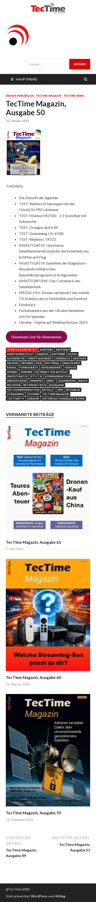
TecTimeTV (15, 398)
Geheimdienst (51, 367)
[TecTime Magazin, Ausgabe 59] (48, 807)
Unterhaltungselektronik (63, 398)
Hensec (12, 372)
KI (41, 376)
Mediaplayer (17, 380)
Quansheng (67, 380)
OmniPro (36, 380)
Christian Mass (39, 358)
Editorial (52, 363)
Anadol (43, 354)
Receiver (14, 385)
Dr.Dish (12, 363)
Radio (83, 380)
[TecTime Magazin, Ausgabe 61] (48, 537)
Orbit (50, 380)
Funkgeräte (28, 367)
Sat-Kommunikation (23, 389)
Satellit (48, 389)
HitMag (60, 896)
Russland (56, 385)
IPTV (33, 376)
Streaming (15, 394)
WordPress (39, 896)
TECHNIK (33, 394)
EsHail (12, 367)
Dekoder (79, 358)
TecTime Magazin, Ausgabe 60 (33, 677)
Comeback (62, 358)
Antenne (58, 354)
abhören (63, 349)
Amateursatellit (20, 354)
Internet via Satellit (52, 372)
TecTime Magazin (48, 95)
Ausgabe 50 (15, 358)
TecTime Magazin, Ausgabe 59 (33, 812)
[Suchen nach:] (58, 64)
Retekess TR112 (35, 385)
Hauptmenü (26, 79)
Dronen (27, 363)
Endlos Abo (71, 363)
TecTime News (74, 95)
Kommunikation (58, 376)
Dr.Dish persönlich (20, 95)
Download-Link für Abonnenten (36, 337)
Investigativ (17, 376)
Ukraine (33, 398)
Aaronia (46, 349)
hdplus (70, 367)
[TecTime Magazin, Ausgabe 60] (48, 672)
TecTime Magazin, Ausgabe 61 (33, 542)
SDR (60, 389)
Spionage (72, 389)
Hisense (26, 372)
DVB (39, 363)
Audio (72, 354)
